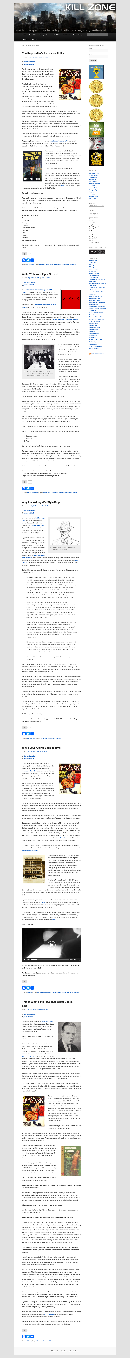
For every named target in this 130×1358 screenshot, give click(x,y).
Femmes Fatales (94, 275)
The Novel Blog (93, 329)
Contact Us (66, 35)
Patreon (29, 992)
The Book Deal (93, 325)
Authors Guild (93, 261)
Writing (29, 1341)
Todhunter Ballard (47, 1021)
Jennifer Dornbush (94, 184)
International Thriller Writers (97, 292)
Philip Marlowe (58, 264)
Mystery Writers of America (97, 302)
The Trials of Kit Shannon (31, 850)
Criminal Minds (93, 269)
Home (24, 35)
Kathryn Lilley (93, 190)
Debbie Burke (93, 177)
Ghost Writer (92, 281)
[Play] (25, 960)
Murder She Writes (94, 298)
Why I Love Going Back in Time (41, 747)
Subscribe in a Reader (97, 353)
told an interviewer (28, 1056)
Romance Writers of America (97, 317)
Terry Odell (92, 192)
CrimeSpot (92, 267)
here (62, 185)
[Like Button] (24, 253)
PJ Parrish (92, 194)
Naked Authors (93, 304)
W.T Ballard (73, 264)
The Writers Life (93, 338)
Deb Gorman (92, 186)
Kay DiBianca (93, 181)
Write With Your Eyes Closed (40, 274)
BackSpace (92, 263)
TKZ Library (56, 35)
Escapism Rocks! (28, 771)
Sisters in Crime (93, 323)
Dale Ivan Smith (93, 196)
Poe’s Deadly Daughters (96, 313)
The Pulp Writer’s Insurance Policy (43, 53)
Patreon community (37, 525)
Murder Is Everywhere (95, 296)
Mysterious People (94, 300)
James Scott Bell (43, 57)
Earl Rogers (64, 838)
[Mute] (75, 960)
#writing (29, 738)
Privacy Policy (77, 35)
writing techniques (32, 493)
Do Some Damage (94, 273)
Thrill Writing (92, 342)
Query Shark (92, 315)
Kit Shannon (62, 992)
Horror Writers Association (97, 288)
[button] (52, 945)
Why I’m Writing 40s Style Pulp (41, 502)
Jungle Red (92, 294)
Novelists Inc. (93, 311)
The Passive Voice (94, 333)
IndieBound (92, 290)
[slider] (50, 959)
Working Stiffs (93, 344)
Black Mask (49, 264)
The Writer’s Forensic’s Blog (97, 340)
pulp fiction (30, 264)
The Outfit (92, 331)
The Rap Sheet (93, 336)
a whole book (49, 1314)
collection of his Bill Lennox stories (65, 319)
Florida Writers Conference (97, 279)
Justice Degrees (94, 348)
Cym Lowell (92, 271)
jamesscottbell (28, 1016)
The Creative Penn (94, 327)
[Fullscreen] (79, 960)
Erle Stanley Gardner (57, 493)
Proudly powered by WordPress (70, 1351)
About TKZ (32, 35)
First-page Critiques (44, 35)
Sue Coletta (92, 179)
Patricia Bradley (93, 175)
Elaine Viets (92, 198)
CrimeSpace (92, 265)
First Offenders (93, 277)
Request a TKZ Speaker (29, 39)
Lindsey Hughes (93, 188)
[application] (51, 945)
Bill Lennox (42, 264)
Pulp (34, 738)
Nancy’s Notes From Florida (97, 306)
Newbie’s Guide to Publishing (97, 308)
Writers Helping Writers (95, 346)
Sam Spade (65, 264)
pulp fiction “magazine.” (58, 141)
